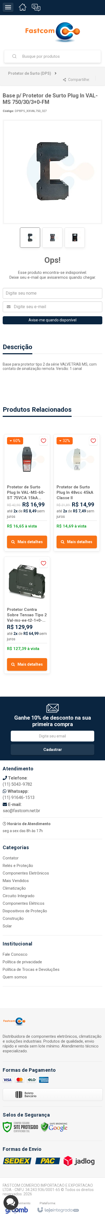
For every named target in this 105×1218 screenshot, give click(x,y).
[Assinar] (52, 749)
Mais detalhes (30, 542)
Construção (13, 918)
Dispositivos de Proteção (25, 911)
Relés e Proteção (18, 865)
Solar (7, 926)
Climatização (14, 888)
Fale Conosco (15, 954)
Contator (11, 858)
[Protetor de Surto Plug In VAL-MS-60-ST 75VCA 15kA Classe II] (27, 492)
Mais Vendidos (16, 880)
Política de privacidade (22, 962)
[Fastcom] (52, 32)
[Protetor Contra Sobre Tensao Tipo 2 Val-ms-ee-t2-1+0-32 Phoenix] (27, 615)
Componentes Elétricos (23, 903)
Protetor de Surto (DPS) (29, 73)
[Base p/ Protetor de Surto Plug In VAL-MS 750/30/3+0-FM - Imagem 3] (75, 237)
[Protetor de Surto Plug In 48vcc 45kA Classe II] (76, 492)
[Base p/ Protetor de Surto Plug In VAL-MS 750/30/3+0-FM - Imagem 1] (30, 237)
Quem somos (15, 977)
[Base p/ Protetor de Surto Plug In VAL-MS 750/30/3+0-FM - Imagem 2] (52, 237)
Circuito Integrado (18, 895)
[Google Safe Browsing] (54, 1126)
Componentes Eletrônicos (26, 873)
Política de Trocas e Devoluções (31, 969)
